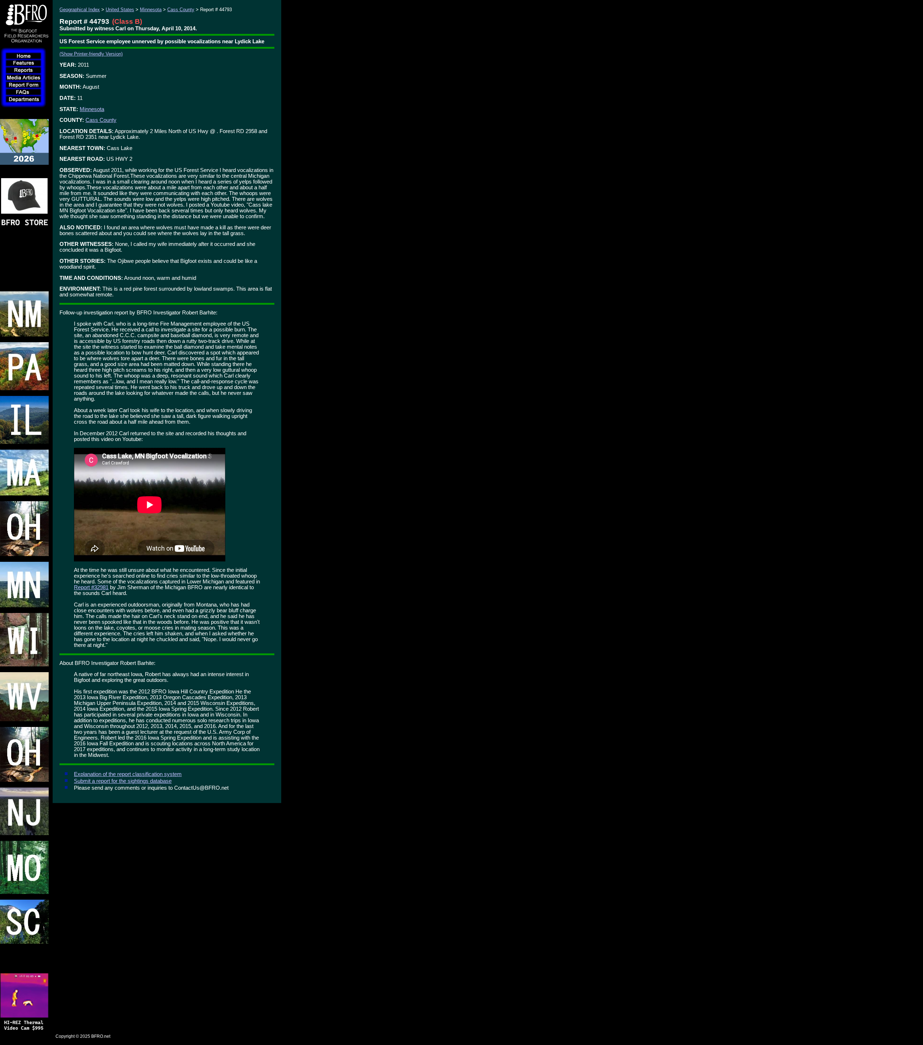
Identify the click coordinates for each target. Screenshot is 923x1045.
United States (120, 9)
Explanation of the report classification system (128, 774)
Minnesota (151, 9)
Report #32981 (91, 587)
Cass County (180, 9)
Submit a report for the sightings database (123, 781)
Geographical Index (79, 9)
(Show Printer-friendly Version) (91, 54)
